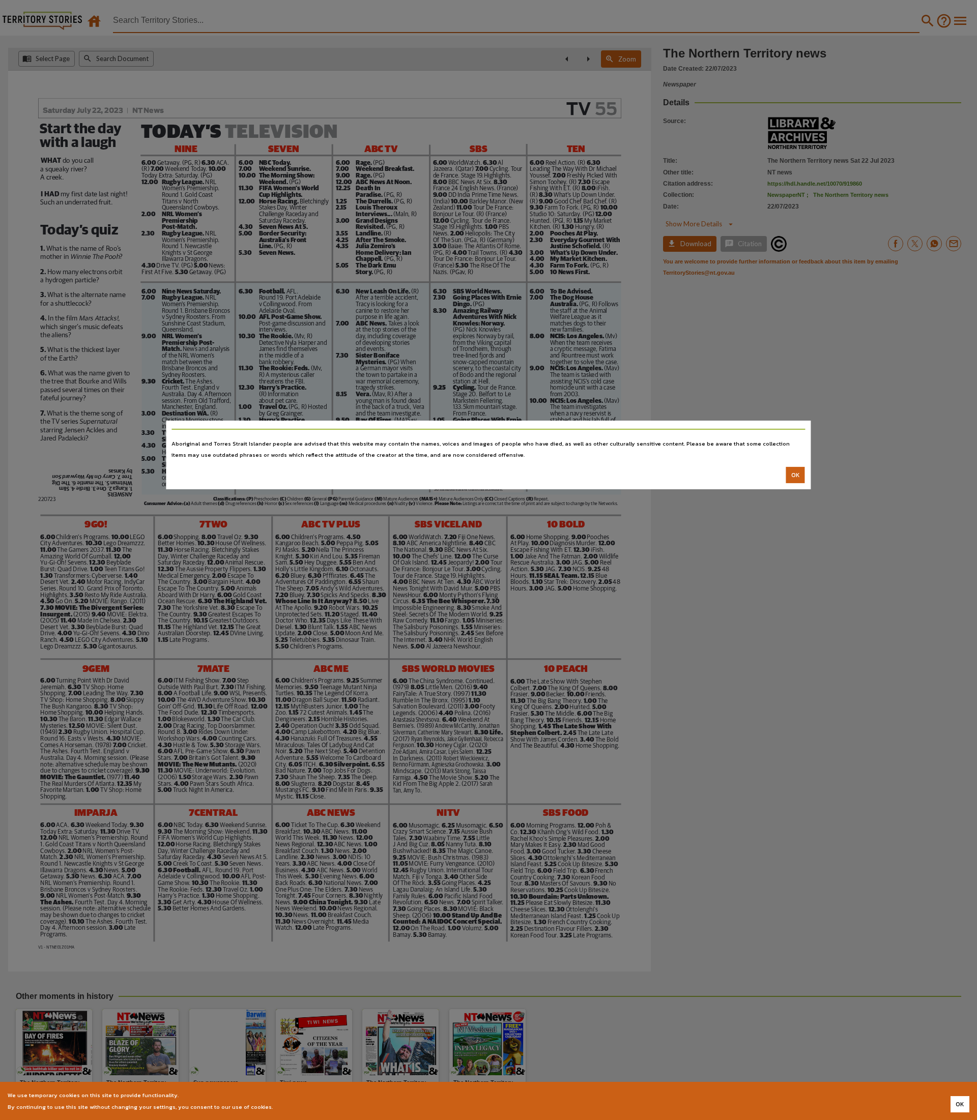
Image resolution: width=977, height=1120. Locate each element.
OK (795, 475)
